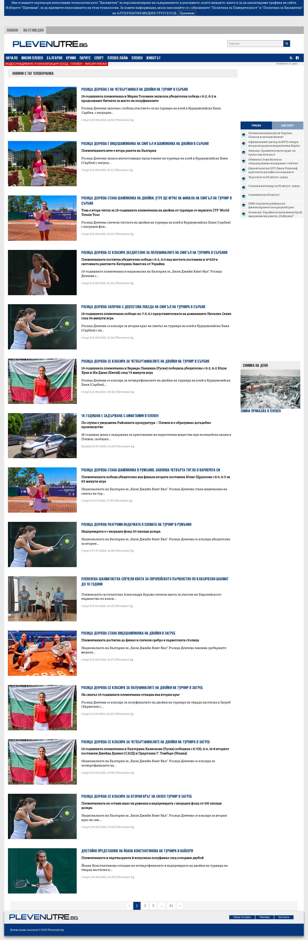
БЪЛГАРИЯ (54, 57)
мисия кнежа (96, 63)
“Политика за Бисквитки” (282, 7)
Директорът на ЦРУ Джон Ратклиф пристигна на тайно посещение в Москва (273, 171)
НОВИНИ (12, 30)
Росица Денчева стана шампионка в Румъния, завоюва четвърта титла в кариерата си (150, 469)
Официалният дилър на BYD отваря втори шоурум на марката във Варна (274, 143)
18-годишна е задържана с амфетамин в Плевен (119, 415)
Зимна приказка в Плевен (261, 411)
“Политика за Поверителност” (235, 7)
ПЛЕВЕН (137, 57)
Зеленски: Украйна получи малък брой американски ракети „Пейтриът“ (275, 214)
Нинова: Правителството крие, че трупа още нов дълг (272, 152)
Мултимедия (33, 30)
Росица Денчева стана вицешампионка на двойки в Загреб (128, 633)
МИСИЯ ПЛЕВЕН (32, 57)
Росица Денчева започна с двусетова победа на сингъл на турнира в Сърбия (143, 306)
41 (171, 906)
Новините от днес (287, 63)
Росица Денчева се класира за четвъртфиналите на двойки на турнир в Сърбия (145, 361)
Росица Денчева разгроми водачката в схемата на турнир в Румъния (136, 524)
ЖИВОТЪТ (153, 57)
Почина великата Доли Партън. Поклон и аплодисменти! (270, 135)
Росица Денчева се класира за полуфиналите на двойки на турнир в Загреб (142, 687)
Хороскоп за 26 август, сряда (268, 177)
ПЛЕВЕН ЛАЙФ (117, 57)
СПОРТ (99, 57)
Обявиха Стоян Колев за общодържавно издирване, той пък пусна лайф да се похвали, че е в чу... (273, 163)
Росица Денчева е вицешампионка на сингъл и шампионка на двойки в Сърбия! (145, 143)
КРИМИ (71, 57)
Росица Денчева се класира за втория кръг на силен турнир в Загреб (136, 796)
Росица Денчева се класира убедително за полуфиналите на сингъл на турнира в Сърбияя (154, 252)
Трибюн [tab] (256, 125)
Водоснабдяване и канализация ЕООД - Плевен (43, 63)
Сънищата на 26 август (264, 194)
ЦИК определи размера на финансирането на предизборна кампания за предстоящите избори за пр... (274, 208)
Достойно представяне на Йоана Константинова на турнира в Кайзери (137, 850)
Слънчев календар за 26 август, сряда (274, 186)
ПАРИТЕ (85, 57)
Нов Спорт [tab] (287, 125)
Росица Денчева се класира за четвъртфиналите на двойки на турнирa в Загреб (145, 741)
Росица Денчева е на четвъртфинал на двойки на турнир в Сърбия (134, 89)
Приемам (186, 12)
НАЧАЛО (12, 57)
